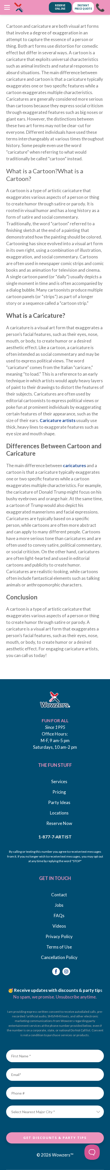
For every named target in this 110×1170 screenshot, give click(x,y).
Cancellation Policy (59, 957)
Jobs (59, 905)
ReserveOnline (60, 7)
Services (59, 781)
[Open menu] (7, 7)
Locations (59, 813)
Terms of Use (59, 947)
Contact (59, 894)
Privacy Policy (59, 936)
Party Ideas (59, 802)
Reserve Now (59, 823)
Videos (59, 926)
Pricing (59, 792)
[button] (56, 971)
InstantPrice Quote (83, 7)
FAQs (59, 915)
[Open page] (55, 699)
